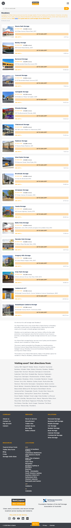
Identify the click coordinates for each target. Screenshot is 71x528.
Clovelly (35, 391)
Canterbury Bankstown (33, 452)
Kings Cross (18, 376)
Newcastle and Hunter (33, 481)
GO (67, 8)
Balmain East (35, 386)
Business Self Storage (55, 421)
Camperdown (40, 383)
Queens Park (18, 371)
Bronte (49, 388)
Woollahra (32, 405)
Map (36, 523)
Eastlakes (17, 369)
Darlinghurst (39, 371)
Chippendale (28, 391)
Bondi (16, 386)
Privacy (45, 525)
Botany (36, 366)
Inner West (29, 461)
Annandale (37, 379)
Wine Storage (53, 437)
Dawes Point (37, 393)
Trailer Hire (29, 423)
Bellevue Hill (26, 388)
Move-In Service (31, 419)
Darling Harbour (19, 393)
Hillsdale (23, 369)
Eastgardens (18, 379)
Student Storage (53, 428)
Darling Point (29, 393)
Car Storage (52, 426)
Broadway (26, 379)
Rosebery (45, 369)
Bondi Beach (42, 388)
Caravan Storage (54, 433)
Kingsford (42, 366)
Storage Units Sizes (10, 456)
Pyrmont (25, 371)
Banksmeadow (44, 386)
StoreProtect (30, 421)
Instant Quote (30, 426)
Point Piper (47, 400)
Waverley (39, 369)
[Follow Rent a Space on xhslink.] (27, 518)
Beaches (28, 469)
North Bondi (25, 400)
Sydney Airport (37, 381)
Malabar (31, 366)
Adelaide (28, 491)
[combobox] (34, 8)
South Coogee (33, 403)
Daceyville (50, 391)
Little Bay (23, 398)
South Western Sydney (33, 473)
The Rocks (48, 403)
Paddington (47, 374)
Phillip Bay (40, 400)
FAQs (5, 454)
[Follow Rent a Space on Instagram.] (9, 518)
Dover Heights (18, 396)
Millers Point (52, 398)
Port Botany (18, 403)
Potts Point (24, 374)
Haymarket (49, 366)
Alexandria (27, 386)
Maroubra (31, 371)
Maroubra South (31, 398)
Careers (5, 426)
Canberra (28, 486)
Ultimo (31, 379)
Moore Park (17, 400)
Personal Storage (54, 419)
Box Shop (28, 428)
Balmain (21, 386)
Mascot (39, 398)
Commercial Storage (55, 435)
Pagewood (33, 400)
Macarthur (28, 463)
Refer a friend (30, 430)
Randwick (44, 379)
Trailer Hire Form (9, 449)
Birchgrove (34, 388)
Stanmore (41, 374)
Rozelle (48, 376)
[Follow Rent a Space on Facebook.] (13, 518)
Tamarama (41, 403)
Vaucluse (17, 405)
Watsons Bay (25, 405)
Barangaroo (52, 386)
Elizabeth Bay (33, 374)
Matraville (45, 398)
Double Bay (45, 393)
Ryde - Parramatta (31, 471)
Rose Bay (25, 403)
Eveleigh (26, 396)
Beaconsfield (18, 388)
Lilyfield (16, 398)
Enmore (16, 381)
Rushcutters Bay (48, 381)
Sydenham (17, 374)
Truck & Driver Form (10, 447)
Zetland (33, 369)
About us (6, 419)
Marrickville (24, 383)
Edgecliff (25, 366)
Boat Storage (52, 430)
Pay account (7, 423)
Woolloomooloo (34, 376)
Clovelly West (42, 391)
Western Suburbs (31, 479)
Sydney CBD (18, 366)
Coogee (50, 379)
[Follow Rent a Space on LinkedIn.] (23, 518)
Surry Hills (23, 381)
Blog (4, 452)
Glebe (28, 369)
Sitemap (52, 525)
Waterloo (29, 381)
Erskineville (46, 371)
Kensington (32, 383)
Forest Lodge (34, 396)
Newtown (17, 383)
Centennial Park (19, 391)
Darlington (25, 376)
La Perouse (51, 396)
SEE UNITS (18, 37)
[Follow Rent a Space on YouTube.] (18, 518)
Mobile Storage (53, 423)
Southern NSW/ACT (32, 475)
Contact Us (7, 421)
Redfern (51, 369)
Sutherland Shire (31, 477)
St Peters (42, 376)
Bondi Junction (49, 383)
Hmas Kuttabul (42, 396)
